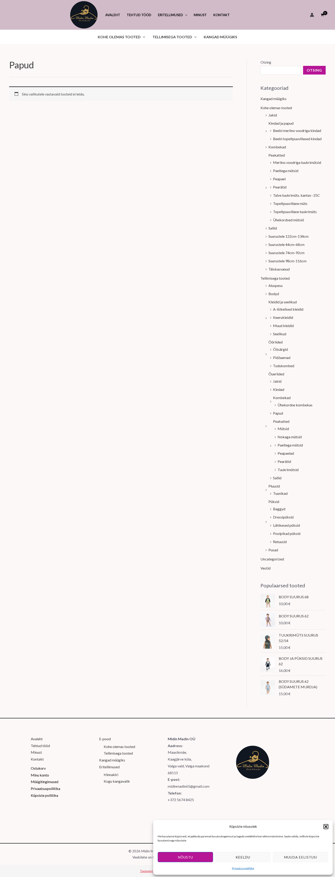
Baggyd (279, 509)
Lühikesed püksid (286, 525)
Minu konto (40, 775)
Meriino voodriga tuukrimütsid (297, 162)
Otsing (265, 62)
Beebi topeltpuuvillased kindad (297, 139)
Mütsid (283, 428)
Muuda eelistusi (300, 857)
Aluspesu (275, 285)
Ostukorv (38, 768)
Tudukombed (283, 366)
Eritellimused (109, 767)
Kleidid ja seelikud (282, 302)
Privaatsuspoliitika (243, 868)
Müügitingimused (44, 781)
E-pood (105, 739)
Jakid (272, 115)
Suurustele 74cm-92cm (286, 252)
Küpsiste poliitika (44, 795)
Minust (36, 752)
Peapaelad (286, 453)
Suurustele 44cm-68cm (286, 244)
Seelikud (279, 334)
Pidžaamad (281, 357)
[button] (326, 826)
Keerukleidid (283, 317)
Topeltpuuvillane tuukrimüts (295, 211)
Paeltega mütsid (285, 170)
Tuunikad (280, 493)
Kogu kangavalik (117, 781)
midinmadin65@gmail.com (188, 786)
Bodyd (273, 293)
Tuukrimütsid (288, 469)
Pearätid (279, 187)
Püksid (273, 501)
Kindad (278, 389)
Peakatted (276, 155)
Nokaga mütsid (290, 437)
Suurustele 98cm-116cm (287, 261)
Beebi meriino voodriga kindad (297, 130)
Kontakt (37, 759)
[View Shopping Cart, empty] (322, 15)
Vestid (265, 568)
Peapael (279, 179)
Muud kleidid (283, 325)
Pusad (273, 550)
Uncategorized (272, 559)
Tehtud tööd (40, 745)
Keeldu (243, 857)
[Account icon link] (312, 15)
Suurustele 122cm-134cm (288, 236)
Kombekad (277, 147)
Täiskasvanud (279, 269)
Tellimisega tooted (275, 278)
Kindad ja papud (281, 123)
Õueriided (276, 374)
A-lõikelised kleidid (288, 309)
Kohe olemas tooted (276, 108)
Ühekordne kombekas (295, 405)
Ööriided (275, 342)
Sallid (272, 228)
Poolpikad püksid (286, 533)
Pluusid (274, 486)
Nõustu (185, 857)
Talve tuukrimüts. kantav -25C (296, 195)
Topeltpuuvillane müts (290, 203)
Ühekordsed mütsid (288, 220)
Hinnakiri (111, 774)
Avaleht (37, 739)
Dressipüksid (283, 517)
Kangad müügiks (273, 98)
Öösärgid (280, 349)
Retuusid (280, 541)
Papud (278, 413)
